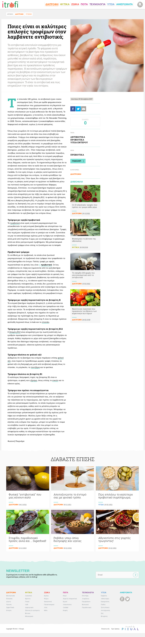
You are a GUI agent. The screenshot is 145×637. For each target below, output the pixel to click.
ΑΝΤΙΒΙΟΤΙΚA (77, 137)
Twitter (78, 108)
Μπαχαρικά (29, 616)
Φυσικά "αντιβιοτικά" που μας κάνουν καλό (27, 487)
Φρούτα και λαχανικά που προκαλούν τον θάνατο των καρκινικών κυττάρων (85, 306)
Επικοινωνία (105, 629)
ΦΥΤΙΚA (75, 247)
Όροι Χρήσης (115, 629)
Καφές (65, 610)
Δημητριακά (29, 607)
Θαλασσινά (48, 602)
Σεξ (102, 613)
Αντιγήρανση (105, 610)
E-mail (83, 108)
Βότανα (27, 613)
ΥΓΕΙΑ (101, 505)
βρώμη (34, 380)
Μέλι (45, 610)
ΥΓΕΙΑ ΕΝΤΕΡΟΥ (79, 142)
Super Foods (10, 607)
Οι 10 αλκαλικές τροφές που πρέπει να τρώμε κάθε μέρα (85, 201)
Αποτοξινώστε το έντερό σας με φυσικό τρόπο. (72, 487)
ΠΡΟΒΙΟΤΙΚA (77, 139)
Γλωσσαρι (76, 161)
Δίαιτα (8, 602)
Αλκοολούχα (67, 604)
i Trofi (10, 4)
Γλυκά (27, 602)
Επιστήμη (85, 596)
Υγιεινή (8, 604)
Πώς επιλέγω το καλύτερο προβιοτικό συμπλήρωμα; (117, 487)
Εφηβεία (104, 596)
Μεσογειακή (10, 596)
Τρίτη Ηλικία (105, 607)
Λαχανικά (28, 596)
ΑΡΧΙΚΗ (10, 14)
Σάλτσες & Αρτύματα (32, 610)
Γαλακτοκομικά (49, 604)
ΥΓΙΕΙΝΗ (29, 14)
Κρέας (46, 596)
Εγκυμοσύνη (105, 602)
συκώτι (55, 380)
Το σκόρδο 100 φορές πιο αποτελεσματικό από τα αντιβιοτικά (85, 270)
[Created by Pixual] (130, 628)
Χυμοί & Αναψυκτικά (70, 599)
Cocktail (65, 607)
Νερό (65, 596)
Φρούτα (27, 599)
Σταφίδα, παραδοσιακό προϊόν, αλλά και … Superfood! (27, 530)
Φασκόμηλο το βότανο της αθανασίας (85, 235)
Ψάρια (46, 599)
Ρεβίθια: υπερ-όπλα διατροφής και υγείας (72, 530)
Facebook (72, 108)
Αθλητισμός (105, 599)
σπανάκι (45, 322)
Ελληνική (9, 599)
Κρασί (65, 602)
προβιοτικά (15, 223)
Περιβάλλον (86, 602)
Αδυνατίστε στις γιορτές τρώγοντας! (117, 530)
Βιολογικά (85, 604)
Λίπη (45, 607)
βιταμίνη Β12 (15, 332)
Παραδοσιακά (86, 607)
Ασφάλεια (85, 599)
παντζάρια (35, 367)
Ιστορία (8, 610)
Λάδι (26, 604)
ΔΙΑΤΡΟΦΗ (19, 14)
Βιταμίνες (104, 616)
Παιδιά (103, 604)
